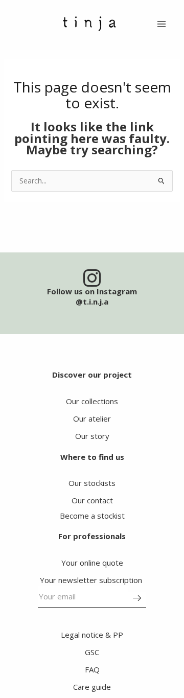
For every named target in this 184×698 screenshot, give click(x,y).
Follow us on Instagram (92, 291)
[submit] (137, 600)
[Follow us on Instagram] (92, 278)
